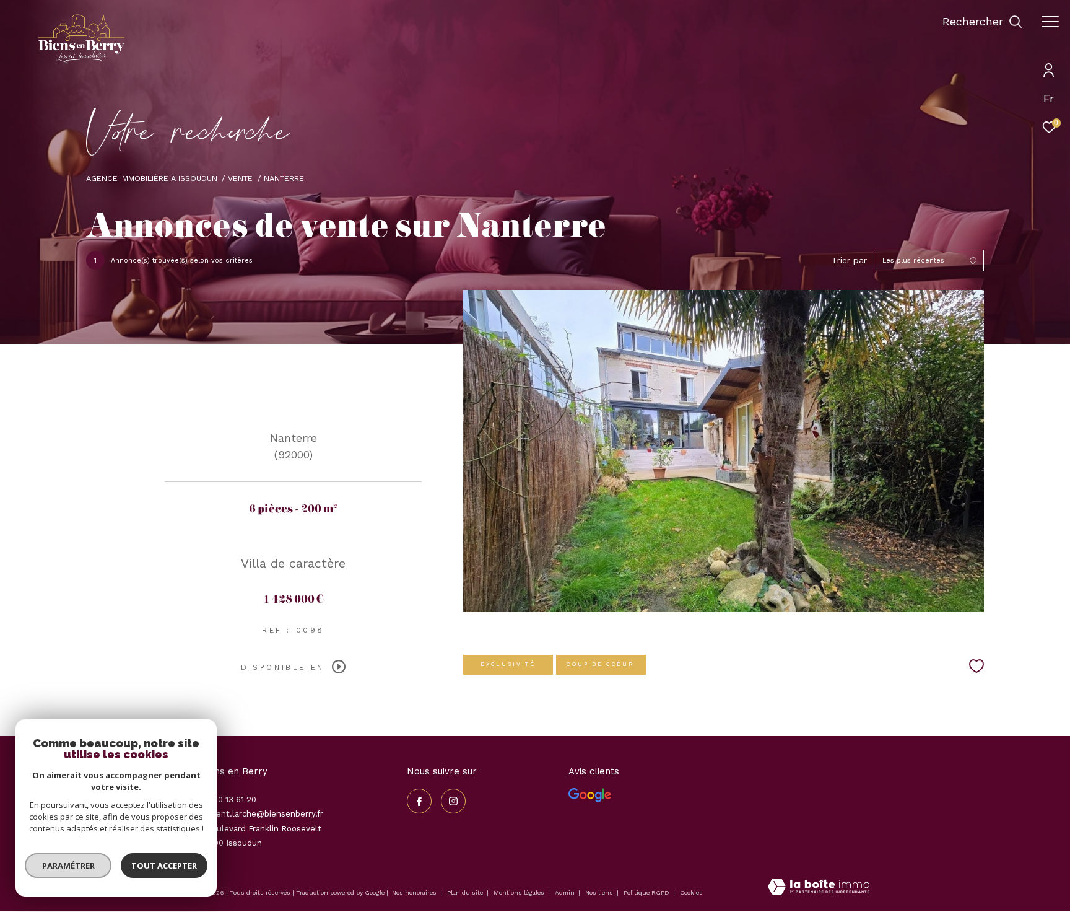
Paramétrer (68, 865)
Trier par (849, 260)
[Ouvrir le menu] (1050, 21)
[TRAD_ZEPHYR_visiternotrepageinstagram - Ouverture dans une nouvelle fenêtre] (453, 801)
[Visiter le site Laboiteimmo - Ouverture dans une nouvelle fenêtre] (818, 888)
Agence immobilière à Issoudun (151, 178)
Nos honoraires (414, 892)
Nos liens (600, 892)
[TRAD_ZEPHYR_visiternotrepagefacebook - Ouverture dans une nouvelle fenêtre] (419, 801)
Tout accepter (164, 865)
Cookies (691, 892)
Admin (565, 892)
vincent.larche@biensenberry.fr (262, 813)
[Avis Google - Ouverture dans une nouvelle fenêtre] (589, 795)
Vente (240, 178)
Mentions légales (520, 892)
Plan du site (466, 892)
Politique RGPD (646, 892)
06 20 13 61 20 (228, 799)
